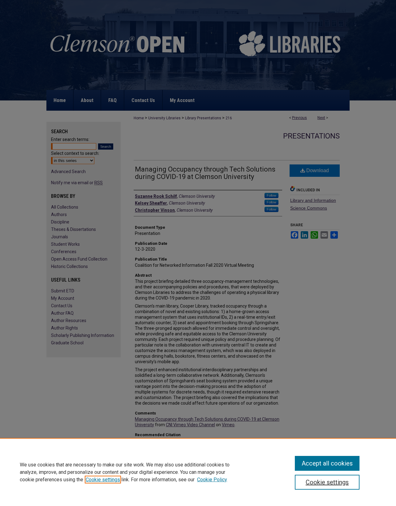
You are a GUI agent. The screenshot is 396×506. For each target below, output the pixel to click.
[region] (198, 472)
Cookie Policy (212, 480)
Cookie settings (103, 480)
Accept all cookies (327, 463)
